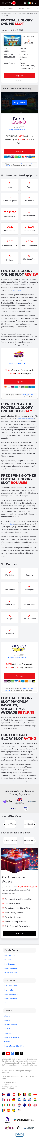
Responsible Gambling (11, 1037)
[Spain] (8, 1110)
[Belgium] (19, 1094)
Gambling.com (5, 13)
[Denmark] (8, 1099)
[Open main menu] (3, 3)
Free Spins (10, 524)
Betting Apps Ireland (10, 968)
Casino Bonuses (9, 1003)
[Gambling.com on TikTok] (21, 1053)
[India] (35, 1099)
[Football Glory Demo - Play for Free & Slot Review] (3, 1094)
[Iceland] (24, 1099)
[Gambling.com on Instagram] (17, 1053)
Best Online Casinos (10, 986)
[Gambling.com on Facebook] (12, 1053)
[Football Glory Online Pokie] (24, 1105)
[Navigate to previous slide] (4, 824)
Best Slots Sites (9, 990)
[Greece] (19, 1099)
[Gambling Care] (23, 1120)
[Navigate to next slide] (34, 824)
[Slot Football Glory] (8, 1105)
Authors (7, 1020)
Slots (24, 13)
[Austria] (13, 1094)
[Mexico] (13, 1105)
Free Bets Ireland (9, 964)
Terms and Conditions (10, 1076)
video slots (17, 290)
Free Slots (7, 960)
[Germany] (13, 1099)
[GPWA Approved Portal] (19, 1135)
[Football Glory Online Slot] (35, 1094)
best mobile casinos (25, 419)
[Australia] (8, 1094)
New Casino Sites (9, 955)
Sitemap (7, 1042)
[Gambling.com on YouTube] (8, 1053)
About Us (7, 1016)
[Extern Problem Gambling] (9, 1128)
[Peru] (35, 1105)
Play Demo (19, 102)
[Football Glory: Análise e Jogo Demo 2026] (29, 1094)
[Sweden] (13, 1110)
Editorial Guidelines (10, 1024)
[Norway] (29, 1105)
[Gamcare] (7, 1120)
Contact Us (8, 1029)
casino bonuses (14, 781)
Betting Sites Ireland (10, 999)
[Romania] (3, 1110)
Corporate (7, 1033)
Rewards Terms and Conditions (14, 1046)
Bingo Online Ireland (11, 994)
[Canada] (3, 1099)
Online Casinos (16, 13)
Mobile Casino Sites (10, 973)
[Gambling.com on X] (3, 1053)
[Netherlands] (19, 1105)
